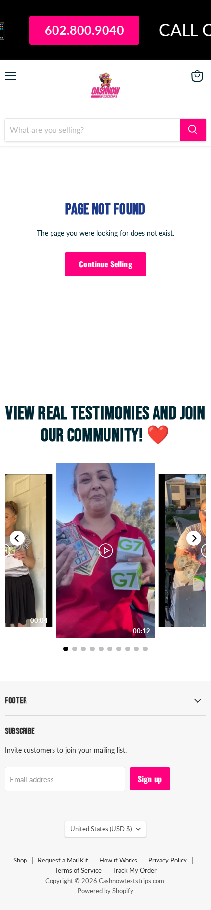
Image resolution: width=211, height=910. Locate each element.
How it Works (118, 860)
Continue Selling (105, 264)
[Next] (193, 538)
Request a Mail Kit (63, 860)
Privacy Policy (167, 860)
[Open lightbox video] (105, 550)
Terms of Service (78, 870)
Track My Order (134, 870)
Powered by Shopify (105, 891)
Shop (20, 860)
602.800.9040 (79, 30)
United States (101, 829)
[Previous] (17, 538)
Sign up (150, 779)
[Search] (193, 130)
